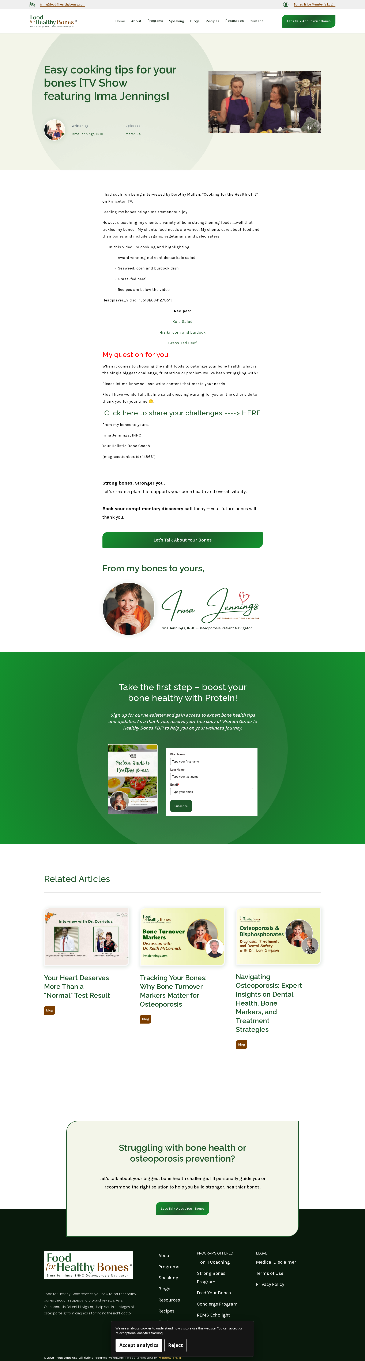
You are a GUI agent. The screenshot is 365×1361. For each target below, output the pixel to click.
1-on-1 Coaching (213, 1262)
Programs (168, 1267)
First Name (177, 754)
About (164, 1255)
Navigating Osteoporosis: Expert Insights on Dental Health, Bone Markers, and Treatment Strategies (269, 1003)
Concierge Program (217, 1304)
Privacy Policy (270, 1284)
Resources (169, 1300)
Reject (175, 1345)
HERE (251, 413)
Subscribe (181, 806)
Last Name (177, 769)
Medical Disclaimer (276, 1262)
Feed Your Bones (214, 1293)
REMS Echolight (213, 1315)
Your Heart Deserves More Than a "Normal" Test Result (77, 986)
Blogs (164, 1289)
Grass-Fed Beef (182, 343)
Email (175, 784)
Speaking (168, 1278)
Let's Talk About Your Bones (309, 21)
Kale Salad (183, 321)
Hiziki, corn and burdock (182, 332)
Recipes (166, 1311)
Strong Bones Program (211, 1277)
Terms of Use (269, 1273)
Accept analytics (138, 1345)
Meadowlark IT (170, 1358)
